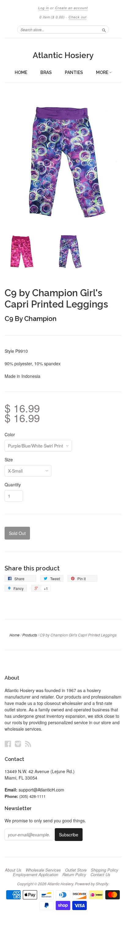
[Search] (104, 29)
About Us (13, 870)
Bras (46, 72)
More (102, 72)
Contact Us (100, 874)
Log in (43, 8)
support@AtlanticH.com (41, 790)
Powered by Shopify (91, 883)
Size (9, 459)
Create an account (71, 8)
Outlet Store (76, 870)
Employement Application (35, 874)
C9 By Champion (31, 319)
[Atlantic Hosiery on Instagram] (18, 743)
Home (21, 72)
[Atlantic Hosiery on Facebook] (8, 743)
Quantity (13, 484)
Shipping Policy (104, 870)
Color (10, 434)
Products (29, 634)
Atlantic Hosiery (63, 55)
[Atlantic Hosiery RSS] (28, 743)
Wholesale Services (43, 870)
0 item (52, 17)
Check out (78, 17)
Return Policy (74, 874)
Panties (74, 72)
